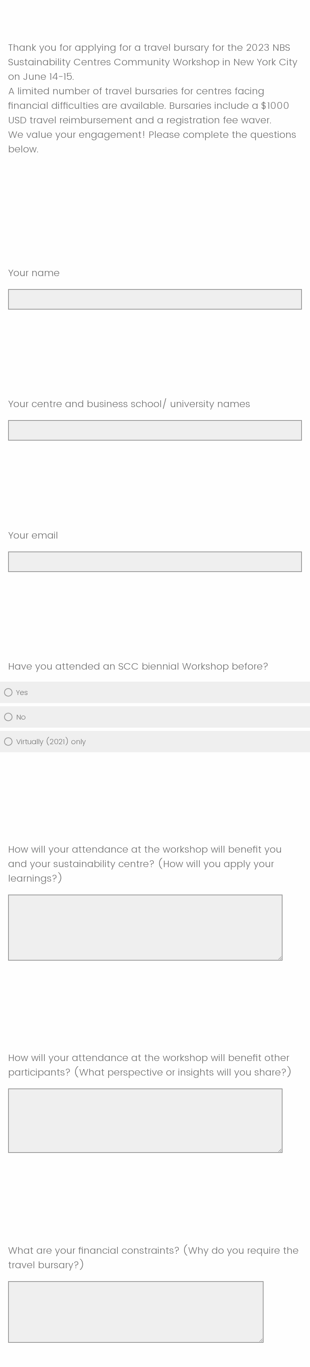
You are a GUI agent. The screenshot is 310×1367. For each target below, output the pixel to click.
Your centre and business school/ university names (129, 403)
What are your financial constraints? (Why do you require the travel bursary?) (153, 1257)
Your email (33, 535)
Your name (34, 272)
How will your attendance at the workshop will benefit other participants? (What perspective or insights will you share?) (150, 1065)
